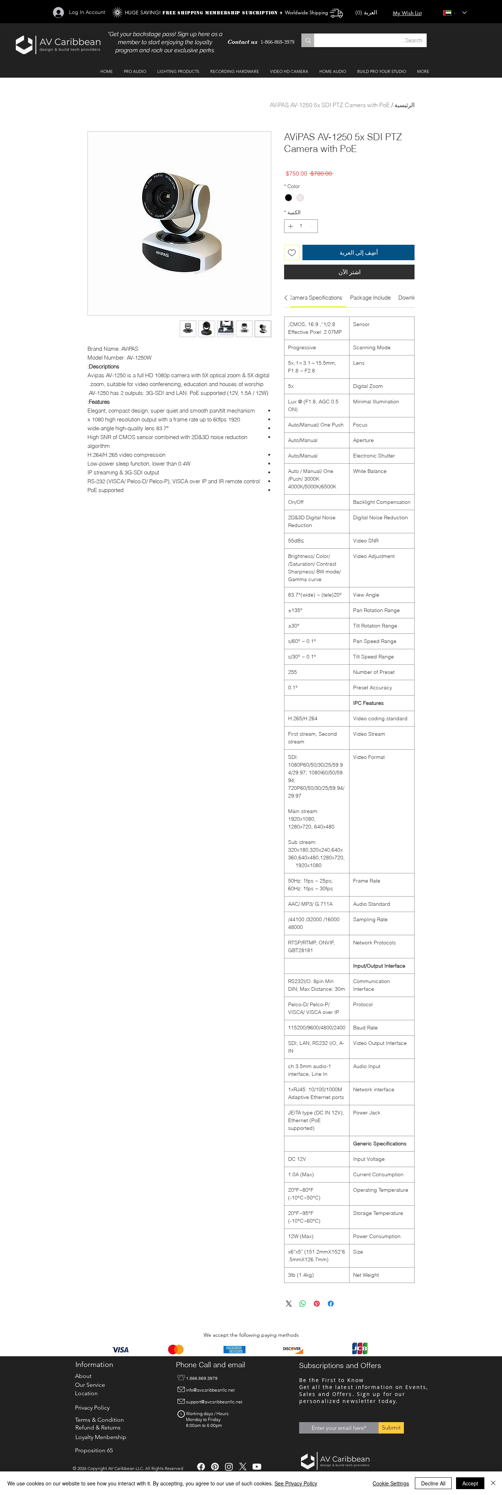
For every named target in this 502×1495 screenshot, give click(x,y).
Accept (470, 1483)
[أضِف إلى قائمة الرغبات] (292, 252)
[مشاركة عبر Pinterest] (316, 1303)
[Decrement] (312, 226)
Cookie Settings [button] (391, 1483)
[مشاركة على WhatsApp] (302, 1303)
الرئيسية (404, 105)
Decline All (433, 1483)
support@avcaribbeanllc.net (214, 1401)
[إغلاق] (493, 1483)
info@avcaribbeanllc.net (210, 1390)
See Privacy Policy (296, 1483)
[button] (369, 13)
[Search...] (307, 40)
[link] (315, 297)
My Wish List (407, 13)
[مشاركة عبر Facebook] (330, 1303)
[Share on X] (288, 1303)
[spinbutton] (301, 226)
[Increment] (289, 226)
